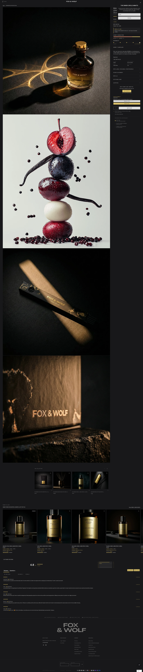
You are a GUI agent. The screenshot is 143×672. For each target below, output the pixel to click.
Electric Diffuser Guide (92, 651)
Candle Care (91, 645)
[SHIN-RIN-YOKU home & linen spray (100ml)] (20, 526)
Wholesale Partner (77, 647)
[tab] (12, 570)
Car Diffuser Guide (92, 653)
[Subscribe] (82, 664)
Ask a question (130, 570)
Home (4, 5)
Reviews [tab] (6, 570)
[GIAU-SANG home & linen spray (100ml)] (89, 526)
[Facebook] (46, 645)
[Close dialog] (140, 3)
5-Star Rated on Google (51, 617)
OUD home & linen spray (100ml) (44, 546)
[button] (106, 562)
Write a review (136, 570)
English (138, 670)
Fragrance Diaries (77, 653)
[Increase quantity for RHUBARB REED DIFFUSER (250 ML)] (117, 108)
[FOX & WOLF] (71, 1)
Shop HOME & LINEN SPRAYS (134, 507)
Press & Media (76, 645)
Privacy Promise (62, 670)
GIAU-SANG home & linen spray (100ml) (80, 546)
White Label (76, 649)
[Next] (107, 469)
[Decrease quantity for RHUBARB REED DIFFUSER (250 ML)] (114, 108)
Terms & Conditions (68, 670)
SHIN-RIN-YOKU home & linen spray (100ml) (12, 546)
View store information (119, 114)
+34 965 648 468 (45, 642)
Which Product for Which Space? (94, 655)
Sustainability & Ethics (78, 651)
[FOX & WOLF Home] (71, 628)
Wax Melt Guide (91, 649)
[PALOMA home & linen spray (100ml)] (123, 526)
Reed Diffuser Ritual (92, 647)
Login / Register (63, 640)
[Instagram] (43, 645)
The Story (76, 640)
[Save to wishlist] (51, 490)
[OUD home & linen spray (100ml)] (54, 526)
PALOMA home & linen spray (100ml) (114, 546)
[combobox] (139, 671)
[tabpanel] (71, 592)
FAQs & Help (91, 640)
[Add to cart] (50, 473)
